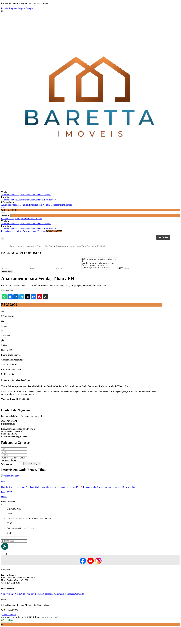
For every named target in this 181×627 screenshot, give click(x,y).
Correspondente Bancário (62, 205)
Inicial (4, 8)
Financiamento (35, 205)
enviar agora (7, 271)
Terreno (47, 194)
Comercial (39, 194)
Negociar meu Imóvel (54, 594)
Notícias (46, 205)
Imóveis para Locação (32, 594)
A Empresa (12, 8)
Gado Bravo (14, 355)
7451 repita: (7, 464)
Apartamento (23, 194)
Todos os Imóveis (9, 194)
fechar (5, 216)
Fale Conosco (9, 614)
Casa (31, 194)
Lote (46, 199)
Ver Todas (163, 237)
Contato (4, 207)
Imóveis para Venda (11, 594)
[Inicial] (89, 189)
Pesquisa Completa (26, 8)
